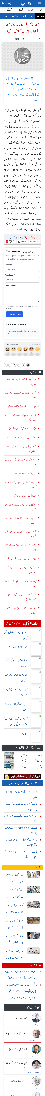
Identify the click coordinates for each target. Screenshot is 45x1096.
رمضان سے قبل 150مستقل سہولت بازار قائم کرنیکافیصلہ (21, 842)
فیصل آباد (21, 755)
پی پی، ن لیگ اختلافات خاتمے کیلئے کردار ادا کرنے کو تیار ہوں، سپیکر (20, 854)
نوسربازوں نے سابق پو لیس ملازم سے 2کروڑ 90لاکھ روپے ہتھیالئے (14, 958)
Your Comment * (12, 286)
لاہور (32, 16)
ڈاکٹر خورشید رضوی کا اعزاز (17, 1049)
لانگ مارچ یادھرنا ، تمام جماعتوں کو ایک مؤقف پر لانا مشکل (21, 830)
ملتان (6, 16)
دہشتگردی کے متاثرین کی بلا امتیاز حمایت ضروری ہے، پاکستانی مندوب (23, 985)
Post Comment (15, 314)
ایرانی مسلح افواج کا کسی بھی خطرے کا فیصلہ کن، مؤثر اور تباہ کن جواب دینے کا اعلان (21, 979)
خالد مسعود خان (34, 1040)
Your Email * (10, 275)
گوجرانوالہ (34, 867)
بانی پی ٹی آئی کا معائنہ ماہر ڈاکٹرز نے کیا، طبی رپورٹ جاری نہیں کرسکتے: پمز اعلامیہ (22, 992)
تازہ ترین (30, 9)
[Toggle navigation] (39, 3)
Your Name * (10, 264)
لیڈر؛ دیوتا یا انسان (20, 1018)
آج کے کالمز (8, 9)
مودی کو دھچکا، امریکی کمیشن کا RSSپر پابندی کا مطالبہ (21, 794)
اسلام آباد (15, 16)
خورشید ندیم (35, 1025)
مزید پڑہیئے (34, 372)
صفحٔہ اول (40, 9)
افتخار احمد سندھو (33, 1072)
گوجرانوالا (21, 761)
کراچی (24, 16)
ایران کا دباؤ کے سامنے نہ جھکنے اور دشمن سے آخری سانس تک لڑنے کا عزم (22, 998)
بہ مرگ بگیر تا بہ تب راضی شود (16, 1033)
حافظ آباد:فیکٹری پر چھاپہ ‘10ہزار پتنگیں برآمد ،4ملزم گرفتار (14, 942)
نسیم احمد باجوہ (34, 1088)
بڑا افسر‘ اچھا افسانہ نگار (19, 1081)
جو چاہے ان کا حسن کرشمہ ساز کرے (16, 1065)
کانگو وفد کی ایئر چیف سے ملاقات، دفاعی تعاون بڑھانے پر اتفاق (21, 806)
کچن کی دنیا (24, 733)
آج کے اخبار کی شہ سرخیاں (20, 783)
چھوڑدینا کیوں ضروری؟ (18, 647)
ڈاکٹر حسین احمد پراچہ (32, 1056)
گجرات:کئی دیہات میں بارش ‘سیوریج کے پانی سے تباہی (14, 927)
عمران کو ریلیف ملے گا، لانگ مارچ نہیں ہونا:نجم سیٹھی (20, 818)
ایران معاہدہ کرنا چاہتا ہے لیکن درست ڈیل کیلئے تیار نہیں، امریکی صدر (20, 972)
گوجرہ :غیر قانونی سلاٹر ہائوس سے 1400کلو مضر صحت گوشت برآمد (14, 912)
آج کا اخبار (19, 9)
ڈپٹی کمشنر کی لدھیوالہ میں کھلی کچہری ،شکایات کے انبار (14, 897)
